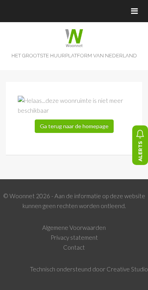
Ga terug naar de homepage (74, 126)
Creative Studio (127, 269)
